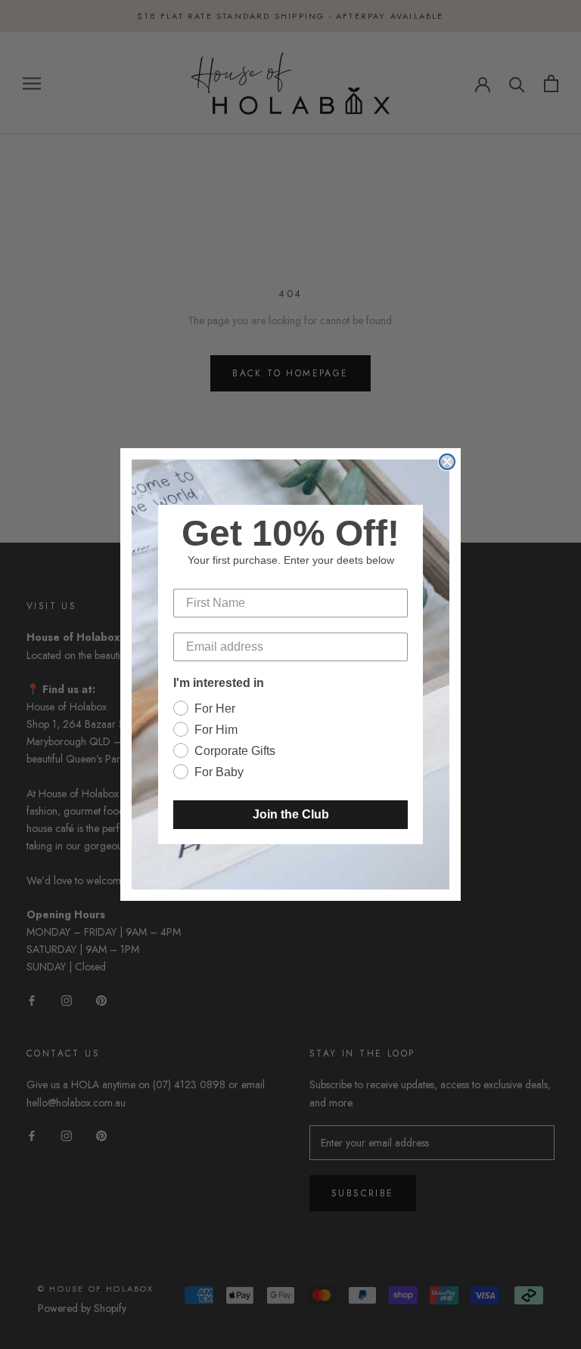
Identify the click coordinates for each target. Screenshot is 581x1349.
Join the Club (291, 814)
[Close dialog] (447, 461)
